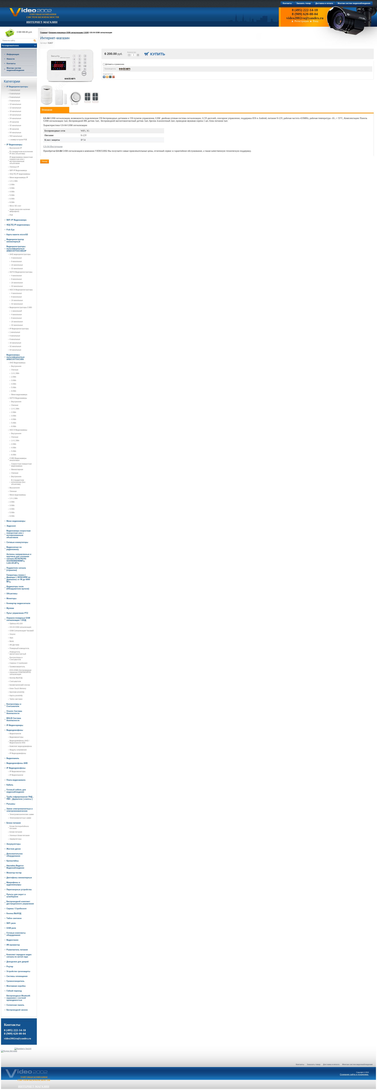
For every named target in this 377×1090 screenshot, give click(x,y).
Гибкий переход (14, 991)
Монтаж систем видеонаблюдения (15, 69)
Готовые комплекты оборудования (16, 934)
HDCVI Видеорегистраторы (21, 290)
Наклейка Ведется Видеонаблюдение (15, 867)
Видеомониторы (16, 737)
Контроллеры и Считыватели (16, 658)
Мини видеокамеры (18, 495)
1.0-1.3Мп (14, 181)
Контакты (11, 63)
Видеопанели (15, 734)
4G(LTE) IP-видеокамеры (20, 174)
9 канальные (15, 101)
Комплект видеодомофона (21, 746)
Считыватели (15, 681)
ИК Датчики (14, 645)
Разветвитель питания (17, 950)
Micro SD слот (15, 206)
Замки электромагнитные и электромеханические (19, 810)
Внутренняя (16, 366)
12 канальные (15, 108)
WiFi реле (11, 923)
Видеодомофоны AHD (17, 763)
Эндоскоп (11, 526)
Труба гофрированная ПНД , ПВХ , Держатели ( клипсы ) (19, 798)
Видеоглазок (12, 940)
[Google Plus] (113, 76)
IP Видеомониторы (17, 771)
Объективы (11, 593)
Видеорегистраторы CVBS (21, 307)
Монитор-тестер (14, 873)
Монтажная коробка (15, 986)
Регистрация (302, 21)
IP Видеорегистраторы (17, 87)
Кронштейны (12, 861)
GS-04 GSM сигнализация (20, 627)
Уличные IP (14, 167)
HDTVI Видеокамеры (18, 398)
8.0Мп (12, 202)
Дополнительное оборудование (14, 855)
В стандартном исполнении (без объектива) (18, 482)
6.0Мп (12, 199)
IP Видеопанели (16, 775)
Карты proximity (16, 696)
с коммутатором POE (18, 140)
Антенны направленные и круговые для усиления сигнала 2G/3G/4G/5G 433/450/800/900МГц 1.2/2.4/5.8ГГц (18, 558)
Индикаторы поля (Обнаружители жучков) (17, 587)
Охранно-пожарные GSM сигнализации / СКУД (18, 619)
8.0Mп (13, 455)
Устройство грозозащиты (18, 971)
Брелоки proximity (17, 692)
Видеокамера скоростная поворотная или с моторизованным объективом (18, 534)
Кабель (9, 785)
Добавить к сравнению (114, 64)
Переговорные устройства (19, 889)
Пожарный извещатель (19, 648)
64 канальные (15, 133)
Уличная (14, 370)
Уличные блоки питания (20, 835)
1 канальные (15, 332)
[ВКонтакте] (104, 76)
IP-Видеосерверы (14, 725)
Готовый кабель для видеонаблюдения (16, 791)
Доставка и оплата (331, 1064)
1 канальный (16, 311)
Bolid (12, 641)
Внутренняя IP (16, 148)
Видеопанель (12, 758)
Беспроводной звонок (17, 1010)
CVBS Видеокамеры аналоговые (18, 459)
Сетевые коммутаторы (17, 542)
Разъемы (10, 804)
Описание (47, 110)
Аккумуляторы (16, 839)
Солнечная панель (15, 1005)
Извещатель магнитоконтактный (18, 653)
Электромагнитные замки (20, 818)
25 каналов (14, 122)
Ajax (11, 638)
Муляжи (10, 608)
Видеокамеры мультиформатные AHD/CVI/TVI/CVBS (15, 357)
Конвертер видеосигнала (18, 603)
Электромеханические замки (22, 814)
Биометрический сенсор (20, 685)
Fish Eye (10, 230)
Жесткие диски (13, 849)
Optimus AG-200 (16, 624)
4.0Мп (12, 192)
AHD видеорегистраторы (20, 254)
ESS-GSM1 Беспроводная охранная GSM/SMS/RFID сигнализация (20, 672)
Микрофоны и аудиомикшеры (13, 883)
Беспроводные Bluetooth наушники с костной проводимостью (18, 998)
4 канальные (15, 90)
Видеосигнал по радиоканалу (14, 548)
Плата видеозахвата (15, 780)
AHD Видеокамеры (17, 363)
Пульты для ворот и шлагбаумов (16, 895)
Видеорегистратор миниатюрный (15, 240)
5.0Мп (12, 195)
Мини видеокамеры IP (19, 178)
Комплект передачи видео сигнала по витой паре (19, 955)
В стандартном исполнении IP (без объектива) (21, 153)
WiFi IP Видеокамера (18, 170)
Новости (11, 59)
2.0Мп (12, 185)
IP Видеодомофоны (18, 753)
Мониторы (11, 598)
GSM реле (11, 928)
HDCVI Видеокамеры (18, 430)
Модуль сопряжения (18, 750)
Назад (44, 161)
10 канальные (15, 104)
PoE (11, 215)
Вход (315, 21)
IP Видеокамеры (14, 144)
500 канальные (16, 136)
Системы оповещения (17, 976)
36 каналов (14, 129)
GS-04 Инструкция (52, 146)
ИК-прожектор (13, 945)
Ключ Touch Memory (18, 688)
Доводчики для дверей (17, 962)
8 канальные (15, 97)
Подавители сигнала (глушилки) (16, 569)
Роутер (9, 966)
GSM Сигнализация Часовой (22, 631)
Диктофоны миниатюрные (19, 877)
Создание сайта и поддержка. (354, 1074)
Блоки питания (13, 823)
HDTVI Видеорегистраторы (21, 272)
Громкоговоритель (17, 667)
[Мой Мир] (110, 76)
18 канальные (15, 115)
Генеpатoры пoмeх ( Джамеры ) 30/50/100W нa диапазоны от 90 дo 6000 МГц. (18, 578)
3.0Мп (12, 188)
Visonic (12, 634)
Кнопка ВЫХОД (16, 678)
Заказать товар (313, 1064)
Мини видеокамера (19, 395)
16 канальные (15, 111)
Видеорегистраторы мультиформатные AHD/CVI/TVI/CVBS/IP (16, 248)
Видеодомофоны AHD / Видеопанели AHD (19, 742)
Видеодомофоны (14, 730)
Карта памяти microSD (17, 234)
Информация (13, 54)
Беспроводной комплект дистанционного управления (20, 902)
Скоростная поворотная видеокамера (21, 465)
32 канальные (15, 125)
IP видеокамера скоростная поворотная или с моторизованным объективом (21, 160)
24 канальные (15, 118)
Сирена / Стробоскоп (18, 663)
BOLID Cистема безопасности (13, 719)
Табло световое (16, 699)
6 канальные (15, 94)
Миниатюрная (17, 469)
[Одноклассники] (107, 76)
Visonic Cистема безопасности (14, 712)
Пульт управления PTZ (17, 613)
